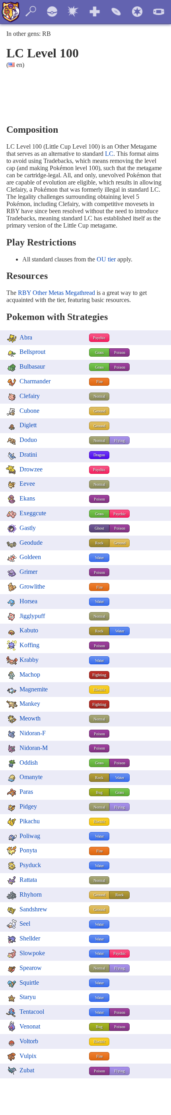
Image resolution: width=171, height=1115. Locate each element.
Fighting (99, 675)
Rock (99, 543)
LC (109, 153)
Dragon (99, 455)
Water (99, 558)
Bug (99, 792)
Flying (119, 440)
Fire (99, 381)
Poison (119, 352)
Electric (99, 689)
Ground (99, 411)
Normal (99, 396)
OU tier (106, 259)
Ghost (99, 528)
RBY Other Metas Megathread (56, 292)
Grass (99, 352)
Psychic (99, 338)
